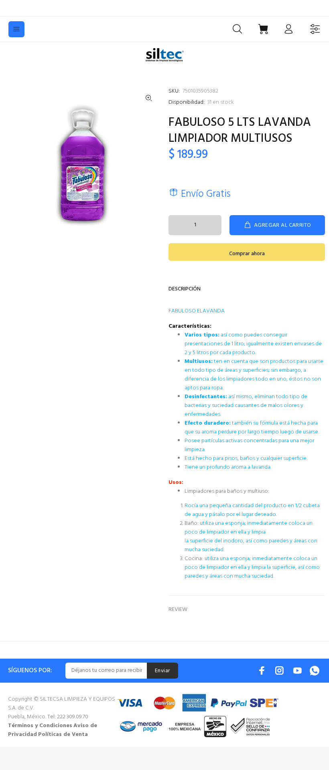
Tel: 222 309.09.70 (67, 717)
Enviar (162, 670)
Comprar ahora (247, 253)
